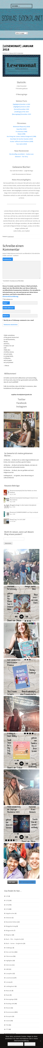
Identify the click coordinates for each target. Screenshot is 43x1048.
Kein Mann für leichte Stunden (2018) (21, 139)
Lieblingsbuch (10, 986)
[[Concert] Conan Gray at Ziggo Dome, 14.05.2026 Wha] (21, 787)
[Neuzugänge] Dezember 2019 (21, 114)
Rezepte (8, 1016)
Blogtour (8, 935)
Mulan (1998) (21, 134)
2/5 (7, 896)
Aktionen (9, 918)
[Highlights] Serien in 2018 (22, 107)
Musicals (8, 991)
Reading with (10, 1003)
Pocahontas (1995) (21, 131)
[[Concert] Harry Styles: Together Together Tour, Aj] (21, 714)
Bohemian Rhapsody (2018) (21, 126)
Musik (8, 995)
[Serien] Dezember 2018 (21, 109)
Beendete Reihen (11, 922)
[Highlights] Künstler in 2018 (21, 104)
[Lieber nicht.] (40, 1041)
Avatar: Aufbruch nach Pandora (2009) (21, 141)
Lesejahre (9, 973)
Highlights (9, 960)
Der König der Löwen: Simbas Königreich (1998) (21, 136)
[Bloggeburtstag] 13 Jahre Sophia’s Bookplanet (23, 505)
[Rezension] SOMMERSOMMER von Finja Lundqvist (24, 512)
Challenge (9, 948)
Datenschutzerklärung (10, 296)
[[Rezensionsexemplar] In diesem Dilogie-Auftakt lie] (21, 824)
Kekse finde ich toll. (15, 1044)
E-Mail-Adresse (8, 308)
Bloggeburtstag (11, 926)
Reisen (8, 1008)
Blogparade (9, 930)
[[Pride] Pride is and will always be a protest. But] (21, 861)
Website (6, 316)
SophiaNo (20, 53)
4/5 (7, 905)
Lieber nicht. (30, 1044)
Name (5, 303)
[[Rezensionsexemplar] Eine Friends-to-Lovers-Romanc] (21, 677)
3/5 (7, 900)
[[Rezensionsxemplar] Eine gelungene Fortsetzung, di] (21, 750)
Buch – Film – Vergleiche (13, 939)
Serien (8, 1021)
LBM (7, 969)
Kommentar (7, 259)
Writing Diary (10, 1034)
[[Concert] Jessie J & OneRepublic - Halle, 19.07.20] (21, 567)
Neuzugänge (10, 999)
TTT (7, 1029)
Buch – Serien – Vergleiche (14, 943)
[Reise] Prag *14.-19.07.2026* (17, 519)
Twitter (21, 399)
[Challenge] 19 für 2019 (22, 112)
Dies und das (10, 952)
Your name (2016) (21, 144)
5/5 (7, 909)
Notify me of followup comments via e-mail (19, 320)
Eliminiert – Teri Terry (21, 156)
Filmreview (9, 956)
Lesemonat (11, 236)
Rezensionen (10, 1012)
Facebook (21, 403)
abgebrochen (10, 913)
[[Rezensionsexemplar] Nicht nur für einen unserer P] (21, 603)
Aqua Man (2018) (21, 129)
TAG (7, 1025)
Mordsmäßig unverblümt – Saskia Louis (21, 154)
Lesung (8, 982)
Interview (9, 965)
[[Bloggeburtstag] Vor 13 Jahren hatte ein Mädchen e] (21, 640)
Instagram (21, 406)
